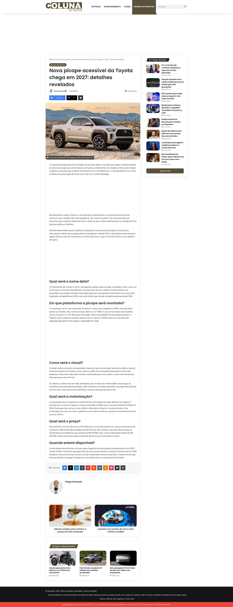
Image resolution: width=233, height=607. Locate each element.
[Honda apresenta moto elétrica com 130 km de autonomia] (62, 558)
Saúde (127, 6)
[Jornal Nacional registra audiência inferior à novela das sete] (153, 145)
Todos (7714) (165, 171)
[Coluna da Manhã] (64, 6)
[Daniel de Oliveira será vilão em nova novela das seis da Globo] (153, 134)
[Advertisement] (116, 34)
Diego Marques (59, 91)
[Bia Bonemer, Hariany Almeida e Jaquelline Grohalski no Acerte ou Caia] (153, 108)
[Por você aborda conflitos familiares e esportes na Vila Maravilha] (153, 68)
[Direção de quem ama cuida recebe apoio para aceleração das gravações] (153, 82)
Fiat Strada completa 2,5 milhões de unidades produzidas (91, 570)
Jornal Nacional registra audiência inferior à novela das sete (172, 145)
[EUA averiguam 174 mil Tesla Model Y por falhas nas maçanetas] (123, 558)
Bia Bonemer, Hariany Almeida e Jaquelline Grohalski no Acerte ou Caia (172, 109)
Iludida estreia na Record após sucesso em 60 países (171, 122)
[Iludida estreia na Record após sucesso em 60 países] (153, 122)
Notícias (96, 6)
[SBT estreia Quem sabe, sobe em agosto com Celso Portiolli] (153, 96)
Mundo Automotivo (144, 6)
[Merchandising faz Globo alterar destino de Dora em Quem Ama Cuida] (153, 157)
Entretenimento (112, 6)
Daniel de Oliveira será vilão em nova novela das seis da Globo (172, 133)
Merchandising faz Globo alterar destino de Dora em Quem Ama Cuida (173, 158)
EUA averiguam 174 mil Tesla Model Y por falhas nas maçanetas (122, 570)
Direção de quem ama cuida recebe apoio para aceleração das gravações (173, 83)
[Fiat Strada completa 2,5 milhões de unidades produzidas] (93, 558)
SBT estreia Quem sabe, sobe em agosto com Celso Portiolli (172, 96)
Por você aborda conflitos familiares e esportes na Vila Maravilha (171, 69)
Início (53, 59)
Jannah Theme (67, 604)
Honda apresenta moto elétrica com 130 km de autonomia (59, 570)
